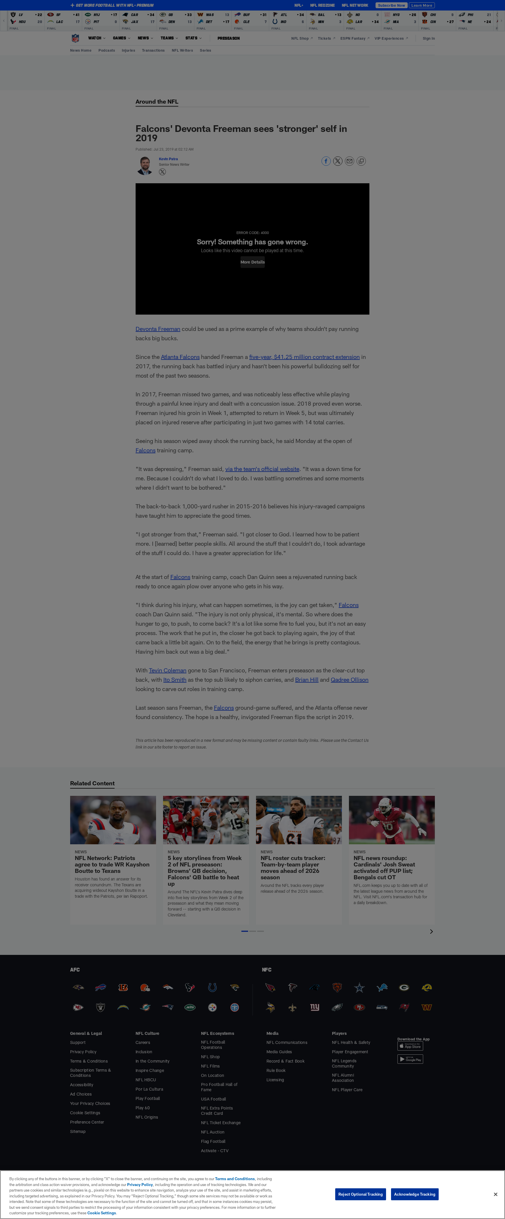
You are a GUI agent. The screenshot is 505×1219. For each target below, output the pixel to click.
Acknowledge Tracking (414, 1194)
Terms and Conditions (235, 1178)
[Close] (495, 1194)
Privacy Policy (140, 1184)
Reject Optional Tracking (360, 1194)
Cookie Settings (101, 1213)
